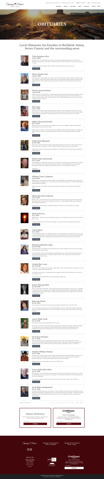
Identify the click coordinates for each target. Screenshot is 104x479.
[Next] (83, 403)
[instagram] (31, 449)
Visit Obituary (36, 68)
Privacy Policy (46, 476)
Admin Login (58, 476)
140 (77, 402)
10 (72, 402)
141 (81, 402)
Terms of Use (52, 476)
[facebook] (28, 449)
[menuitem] (59, 6)
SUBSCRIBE (35, 423)
